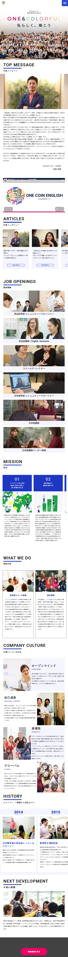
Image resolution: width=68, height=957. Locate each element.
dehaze (65, 3)
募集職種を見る (34, 951)
